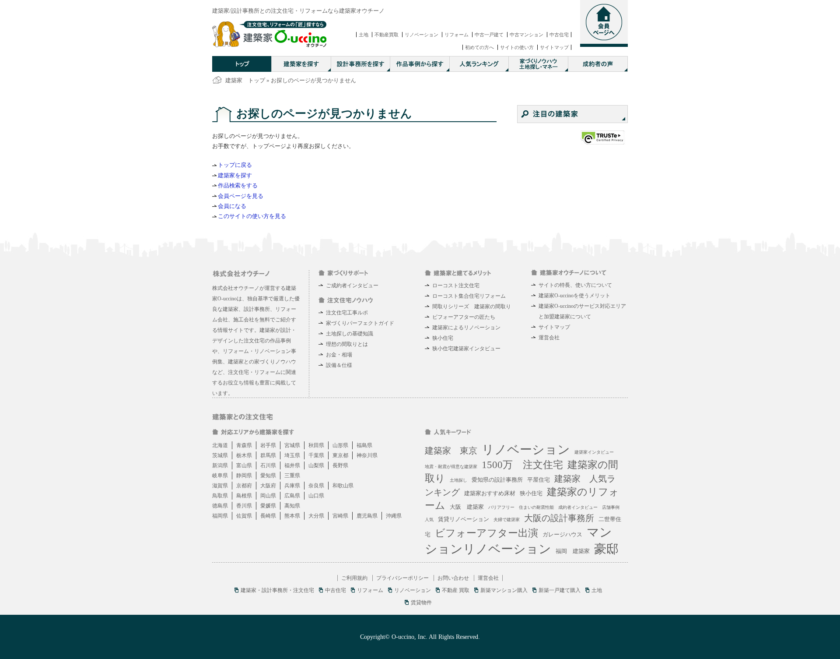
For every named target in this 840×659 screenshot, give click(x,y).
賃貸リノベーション (463, 519)
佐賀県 (244, 516)
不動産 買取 (455, 590)
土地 (363, 34)
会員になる (232, 206)
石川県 (268, 465)
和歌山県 (343, 486)
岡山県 (268, 496)
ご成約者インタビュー (352, 285)
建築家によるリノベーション (466, 327)
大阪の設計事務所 (559, 518)
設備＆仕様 (339, 365)
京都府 (244, 486)
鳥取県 (220, 496)
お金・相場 (339, 355)
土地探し (458, 480)
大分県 (316, 516)
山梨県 (316, 465)
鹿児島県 (367, 516)
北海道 (220, 445)
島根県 (244, 496)
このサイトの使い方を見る (252, 216)
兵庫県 (292, 486)
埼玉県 (292, 455)
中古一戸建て (489, 34)
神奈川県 (367, 455)
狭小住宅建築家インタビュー (466, 348)
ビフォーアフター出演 (486, 533)
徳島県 (220, 506)
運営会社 (549, 338)
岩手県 (268, 445)
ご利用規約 (354, 578)
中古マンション (526, 34)
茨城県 (220, 455)
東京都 (340, 455)
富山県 (244, 465)
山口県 (316, 496)
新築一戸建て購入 (560, 590)
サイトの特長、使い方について (575, 285)
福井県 (292, 465)
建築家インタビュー (594, 452)
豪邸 (606, 549)
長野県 (340, 465)
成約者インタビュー (578, 507)
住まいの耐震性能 (536, 507)
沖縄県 (394, 516)
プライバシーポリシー (402, 578)
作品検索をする (238, 185)
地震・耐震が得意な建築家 (451, 466)
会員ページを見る (240, 196)
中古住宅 (559, 34)
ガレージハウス (562, 534)
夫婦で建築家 (507, 519)
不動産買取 (386, 34)
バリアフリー (501, 507)
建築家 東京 (451, 450)
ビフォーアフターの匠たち (463, 317)
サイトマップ (554, 47)
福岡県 (220, 516)
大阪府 (268, 486)
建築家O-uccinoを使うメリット (574, 295)
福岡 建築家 (573, 551)
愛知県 (268, 475)
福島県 (364, 445)
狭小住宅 (442, 338)
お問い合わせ (453, 578)
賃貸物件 (421, 602)
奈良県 (316, 486)
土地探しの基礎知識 (349, 334)
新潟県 (220, 465)
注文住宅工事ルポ (347, 313)
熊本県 (292, 516)
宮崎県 (340, 516)
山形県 (340, 445)
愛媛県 (268, 506)
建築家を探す (235, 175)
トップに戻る (235, 165)
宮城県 (292, 445)
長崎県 (268, 516)
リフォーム (456, 34)
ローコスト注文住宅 (456, 285)
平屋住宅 (538, 479)
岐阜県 (220, 475)
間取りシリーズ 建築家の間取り (471, 306)
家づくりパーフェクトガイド (360, 323)
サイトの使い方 (517, 47)
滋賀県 (220, 486)
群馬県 (268, 455)
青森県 (244, 445)
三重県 (292, 475)
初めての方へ (479, 47)
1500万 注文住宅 (522, 464)
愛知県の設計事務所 (497, 479)
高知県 (292, 506)
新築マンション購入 (504, 590)
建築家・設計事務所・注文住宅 (277, 590)
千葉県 (316, 455)
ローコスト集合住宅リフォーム (469, 296)
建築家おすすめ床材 (489, 493)
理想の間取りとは (347, 344)
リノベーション (421, 34)
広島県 (292, 496)
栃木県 (244, 455)
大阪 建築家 (467, 507)
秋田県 (316, 445)
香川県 (244, 506)
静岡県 (244, 475)
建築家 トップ (245, 80)
